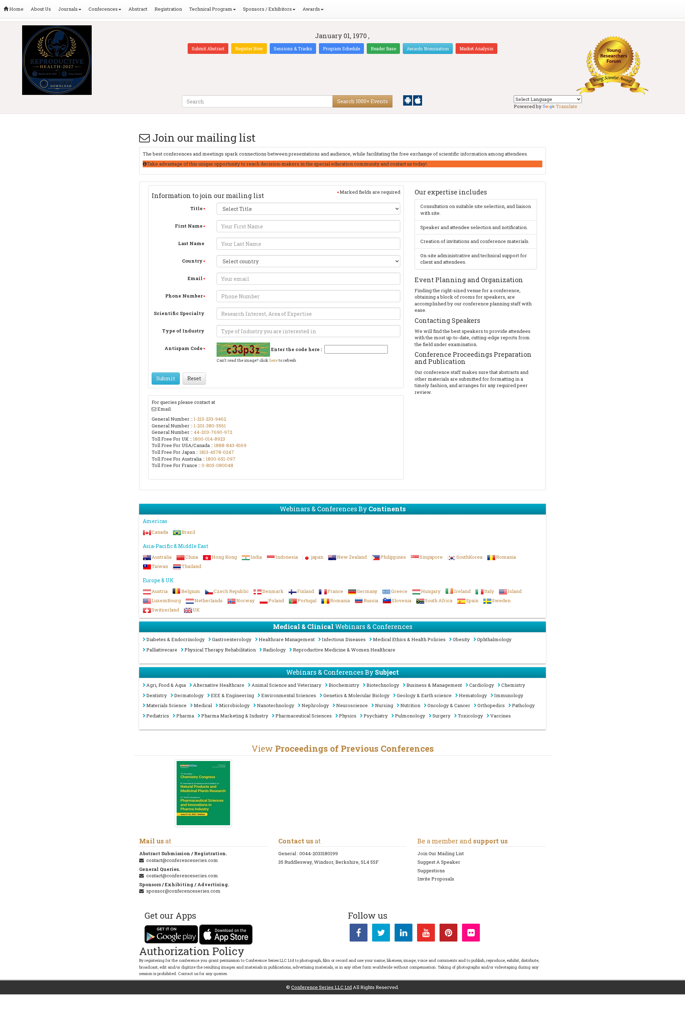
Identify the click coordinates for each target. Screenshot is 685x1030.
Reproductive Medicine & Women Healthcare (344, 649)
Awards (311, 9)
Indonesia (286, 557)
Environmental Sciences (288, 695)
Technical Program (210, 9)
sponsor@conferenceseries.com (183, 891)
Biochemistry (344, 685)
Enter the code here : (296, 349)
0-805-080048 (217, 465)
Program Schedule (341, 48)
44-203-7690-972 (213, 432)
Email (195, 278)
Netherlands (208, 600)
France (335, 591)
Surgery (441, 715)
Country (192, 261)
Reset (194, 378)
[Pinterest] (448, 934)
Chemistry (513, 685)
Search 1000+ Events (362, 101)
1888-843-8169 (230, 445)
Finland (305, 591)
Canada (160, 532)
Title (196, 208)
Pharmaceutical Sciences (303, 715)
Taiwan (160, 566)
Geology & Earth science (424, 695)
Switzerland (165, 610)
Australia (162, 557)
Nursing (384, 705)
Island (515, 591)
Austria (160, 591)
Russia (371, 600)
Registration (168, 9)
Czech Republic (231, 591)
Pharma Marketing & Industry (234, 715)
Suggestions (431, 870)
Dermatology (189, 695)
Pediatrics (157, 715)
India (256, 557)
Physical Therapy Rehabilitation (220, 649)
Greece (399, 591)
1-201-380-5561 (210, 425)
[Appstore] (417, 100)
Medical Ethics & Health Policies (409, 639)
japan (317, 557)
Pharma (185, 715)
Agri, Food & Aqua (166, 685)
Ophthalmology (494, 639)
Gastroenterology (232, 639)
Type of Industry (183, 331)
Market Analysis (476, 48)
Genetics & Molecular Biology (356, 695)
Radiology (274, 649)
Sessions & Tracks (293, 48)
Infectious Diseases (344, 639)
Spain (472, 600)
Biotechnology (382, 685)
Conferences (103, 9)
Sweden (501, 600)
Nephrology (315, 705)
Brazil (188, 532)
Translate (566, 106)
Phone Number (184, 296)
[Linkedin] (403, 934)
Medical (203, 705)
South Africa (438, 600)
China (191, 557)
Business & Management (434, 685)
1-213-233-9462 (210, 419)
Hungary (431, 591)
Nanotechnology (275, 705)
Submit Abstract (208, 48)
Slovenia (401, 600)
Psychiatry (376, 715)
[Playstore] (408, 100)
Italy (489, 591)
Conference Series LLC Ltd (321, 987)
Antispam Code (183, 348)
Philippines (393, 557)
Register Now (249, 48)
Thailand (191, 566)
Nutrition (410, 705)
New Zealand (352, 557)
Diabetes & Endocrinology (175, 639)
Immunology (508, 695)
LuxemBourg (166, 600)
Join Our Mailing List (440, 853)
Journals (68, 9)
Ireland (462, 591)
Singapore (431, 557)
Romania (506, 557)
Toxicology (470, 715)
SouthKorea (469, 557)
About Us (41, 9)
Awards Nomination (428, 48)
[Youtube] (426, 934)
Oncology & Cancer (448, 705)
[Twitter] (381, 934)
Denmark (273, 591)
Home (16, 9)
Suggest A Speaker (438, 862)
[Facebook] (358, 934)
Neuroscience (352, 705)
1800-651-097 (220, 459)
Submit (165, 378)
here (273, 360)
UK (196, 610)
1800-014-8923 (209, 439)
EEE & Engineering (232, 695)
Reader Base (383, 48)
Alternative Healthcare (218, 685)
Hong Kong (224, 557)
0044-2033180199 (318, 853)
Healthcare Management (287, 639)
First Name (189, 226)
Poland (276, 600)
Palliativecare (161, 649)
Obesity (461, 639)
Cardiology (481, 685)
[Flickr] (471, 934)
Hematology (473, 695)
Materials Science (166, 705)
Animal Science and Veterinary (286, 685)
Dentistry (156, 695)
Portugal (307, 600)
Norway (245, 600)
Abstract (137, 9)
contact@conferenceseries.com (182, 860)
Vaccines (500, 715)
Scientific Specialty (179, 313)
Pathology (523, 705)
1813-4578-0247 (216, 452)
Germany (367, 591)
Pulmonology (410, 715)
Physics (347, 715)
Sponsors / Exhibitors (267, 9)
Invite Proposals (435, 879)
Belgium (190, 591)
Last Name (191, 243)
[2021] (203, 793)
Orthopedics (491, 705)
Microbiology (234, 705)
